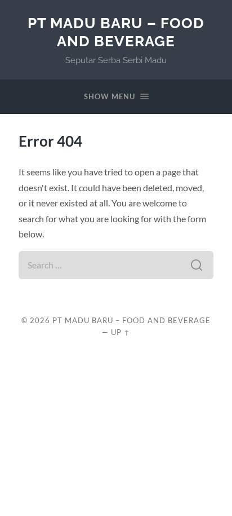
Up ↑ (120, 332)
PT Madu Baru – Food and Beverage (116, 32)
